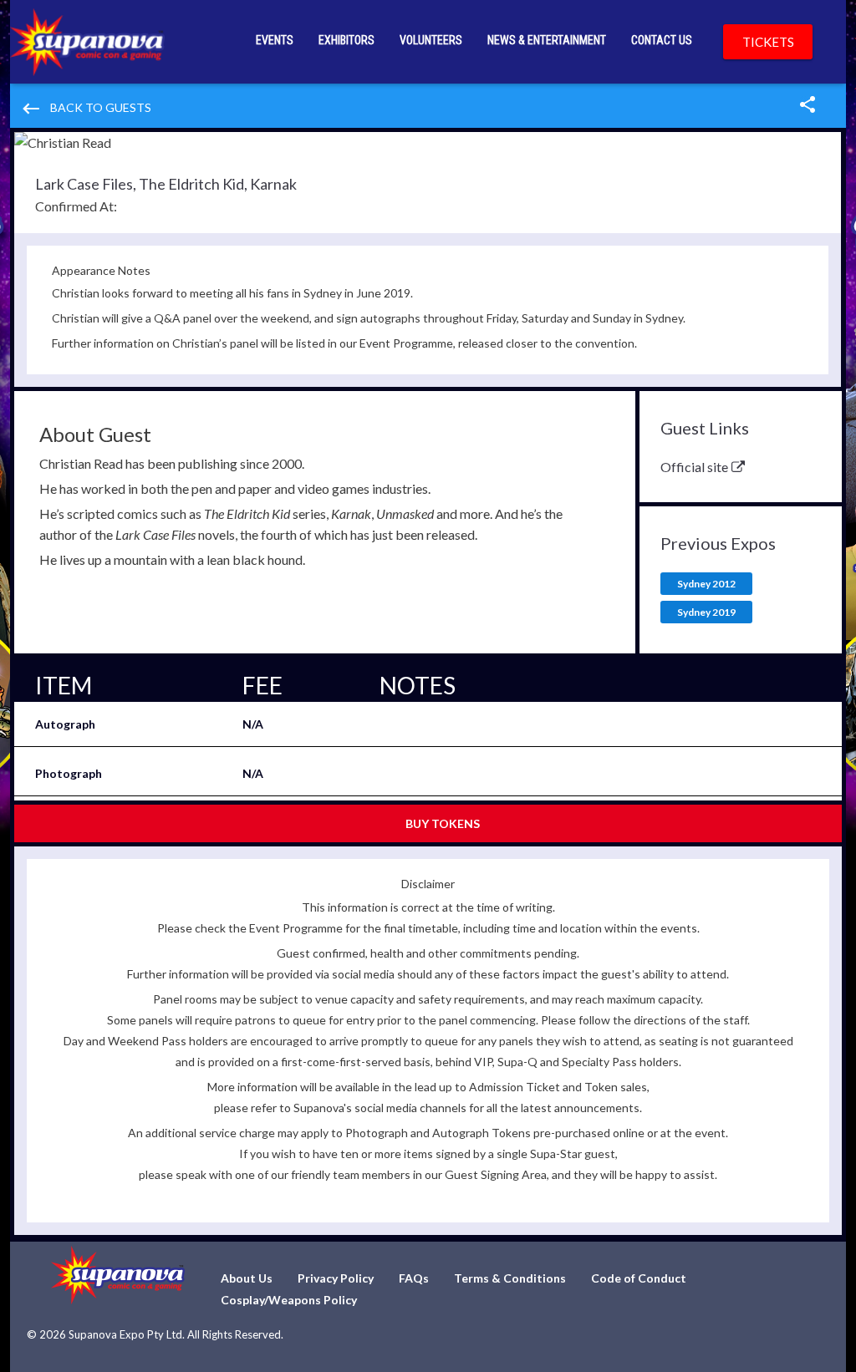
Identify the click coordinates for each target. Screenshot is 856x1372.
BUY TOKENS (442, 823)
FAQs (414, 1278)
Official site (694, 467)
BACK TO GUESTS (85, 108)
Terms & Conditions (510, 1278)
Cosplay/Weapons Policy (289, 1300)
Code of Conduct (638, 1278)
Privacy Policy (336, 1278)
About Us (247, 1278)
